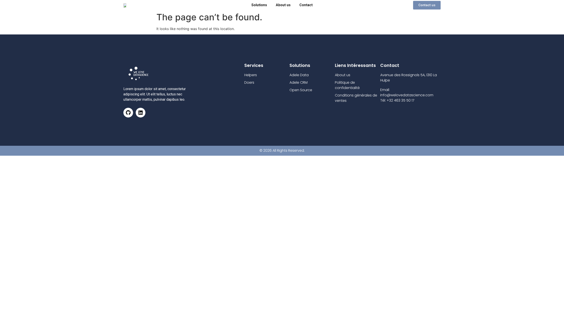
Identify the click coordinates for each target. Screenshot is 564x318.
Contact (306, 5)
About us (283, 5)
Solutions (259, 5)
